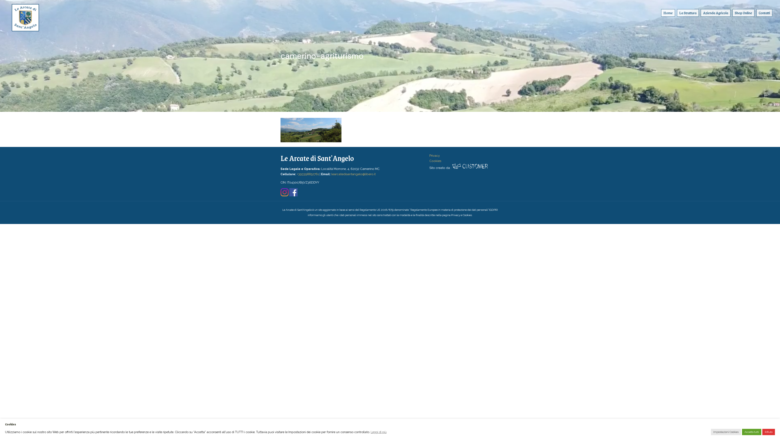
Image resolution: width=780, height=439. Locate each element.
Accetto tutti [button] (751, 432)
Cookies (435, 161)
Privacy (434, 156)
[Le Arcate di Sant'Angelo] (25, 15)
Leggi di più (379, 432)
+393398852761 (308, 174)
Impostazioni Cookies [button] (726, 432)
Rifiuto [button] (768, 432)
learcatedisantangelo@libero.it (353, 174)
